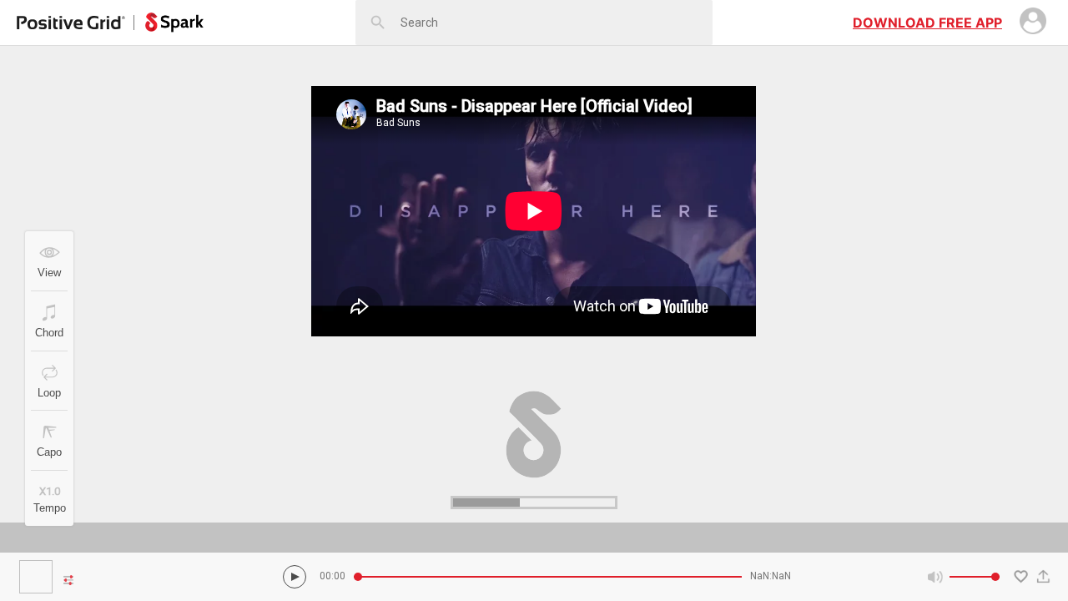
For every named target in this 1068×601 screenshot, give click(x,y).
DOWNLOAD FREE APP (927, 22)
